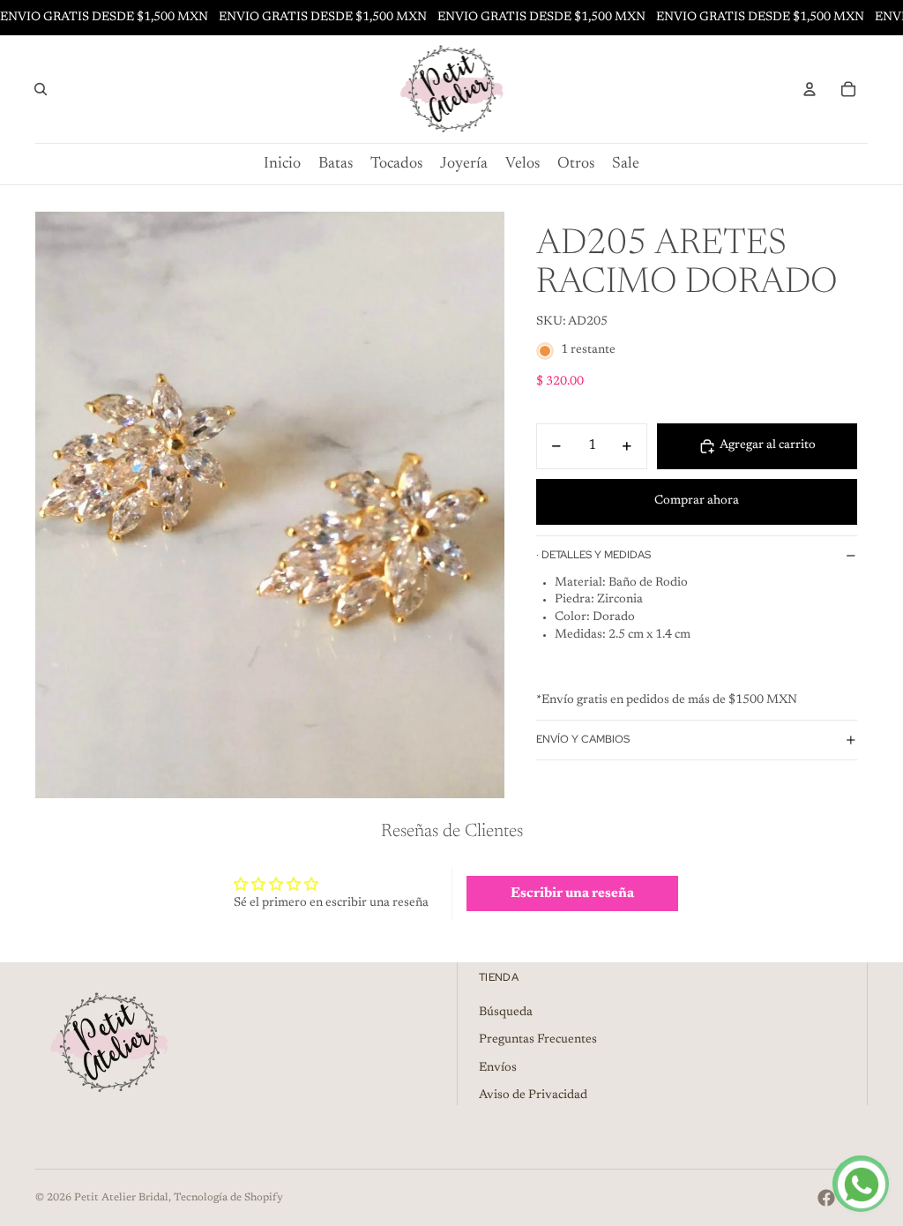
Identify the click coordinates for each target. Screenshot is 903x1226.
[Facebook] (826, 1197)
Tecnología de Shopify (228, 1197)
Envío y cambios (583, 739)
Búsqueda (506, 1012)
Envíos (498, 1068)
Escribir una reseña (572, 893)
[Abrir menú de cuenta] (809, 89)
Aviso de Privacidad (533, 1095)
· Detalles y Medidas (593, 555)
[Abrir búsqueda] (40, 89)
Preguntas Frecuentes (538, 1040)
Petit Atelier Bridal (121, 1197)
